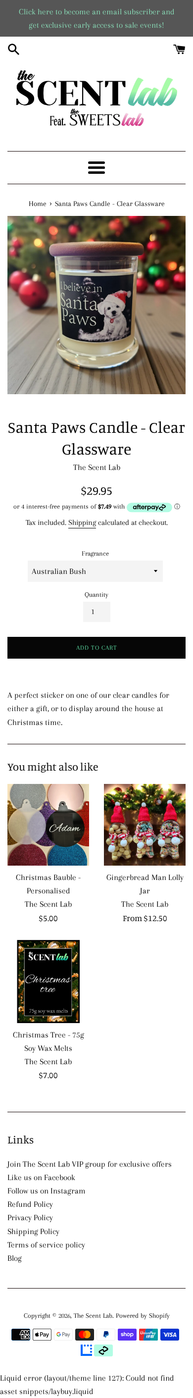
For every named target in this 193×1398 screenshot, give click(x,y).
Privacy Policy (30, 1217)
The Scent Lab (93, 1315)
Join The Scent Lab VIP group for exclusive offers (89, 1164)
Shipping (82, 522)
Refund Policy (30, 1204)
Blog (14, 1258)
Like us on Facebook (41, 1177)
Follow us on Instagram (46, 1190)
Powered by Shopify (143, 1315)
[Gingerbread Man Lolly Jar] (145, 825)
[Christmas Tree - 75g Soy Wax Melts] (48, 981)
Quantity (96, 594)
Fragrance (95, 553)
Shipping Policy (33, 1231)
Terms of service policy (46, 1244)
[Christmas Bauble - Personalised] (48, 825)
